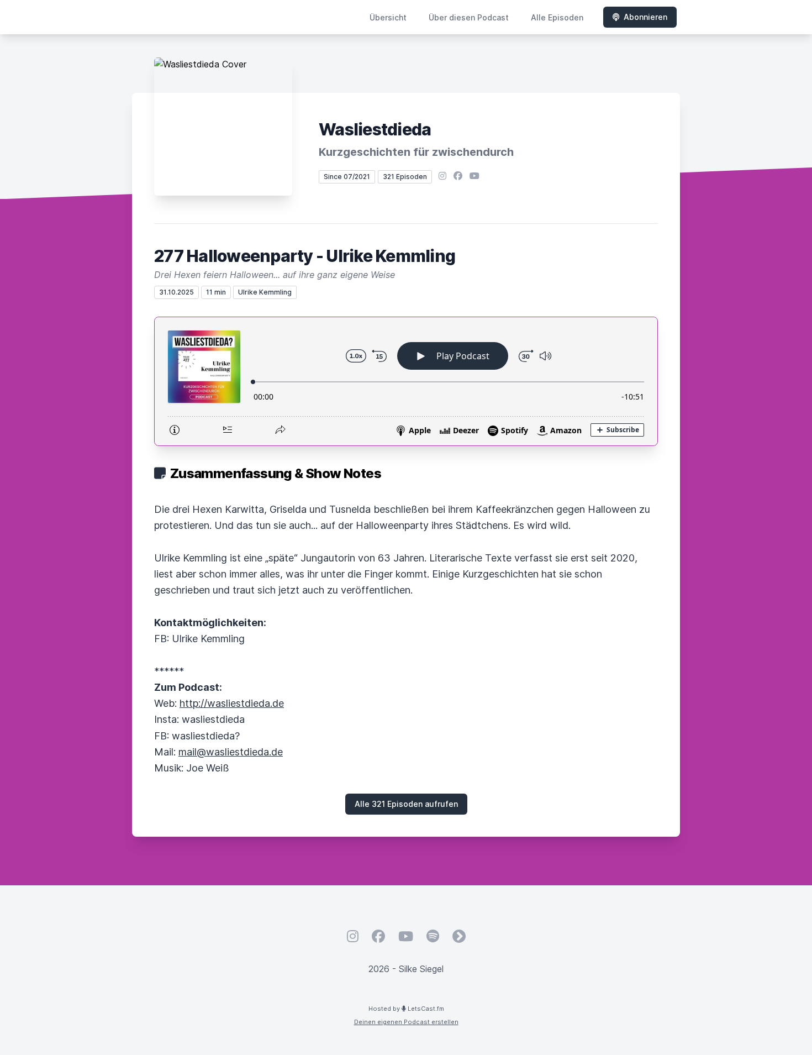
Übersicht (388, 17)
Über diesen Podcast (469, 17)
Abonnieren (645, 17)
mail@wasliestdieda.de (230, 752)
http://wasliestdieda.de (232, 703)
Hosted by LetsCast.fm (406, 1008)
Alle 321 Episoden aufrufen (406, 804)
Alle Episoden (557, 17)
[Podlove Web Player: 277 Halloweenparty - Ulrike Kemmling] (406, 381)
